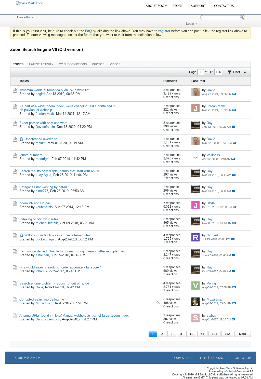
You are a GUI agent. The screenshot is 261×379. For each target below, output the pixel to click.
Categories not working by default (44, 187)
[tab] (18, 64)
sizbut (211, 315)
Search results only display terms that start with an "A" (59, 171)
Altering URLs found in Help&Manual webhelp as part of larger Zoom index (74, 315)
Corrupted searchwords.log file (41, 299)
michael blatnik (47, 223)
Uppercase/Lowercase (40, 139)
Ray (210, 123)
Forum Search (182, 357)
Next (242, 334)
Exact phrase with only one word (43, 123)
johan (40, 271)
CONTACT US (224, 5)
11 (191, 334)
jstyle (211, 203)
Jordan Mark (45, 114)
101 (214, 334)
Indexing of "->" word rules (38, 219)
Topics (18, 64)
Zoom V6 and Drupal (34, 203)
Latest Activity (41, 64)
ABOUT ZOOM (156, 5)
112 (227, 334)
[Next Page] (220, 72)
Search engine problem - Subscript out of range (54, 283)
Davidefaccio (45, 127)
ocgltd (40, 94)
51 (202, 334)
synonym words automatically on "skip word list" (55, 90)
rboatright (42, 159)
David (211, 90)
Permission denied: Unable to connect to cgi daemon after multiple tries (72, 251)
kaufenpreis (44, 207)
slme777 (42, 191)
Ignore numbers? (31, 155)
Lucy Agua (43, 175)
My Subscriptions (73, 64)
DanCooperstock (48, 319)
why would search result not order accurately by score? (60, 267)
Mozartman (44, 303)
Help (202, 357)
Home (19, 17)
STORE (177, 5)
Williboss (213, 155)
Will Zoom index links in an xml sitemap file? (57, 235)
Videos (115, 64)
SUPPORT (198, 5)
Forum (30, 17)
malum (41, 143)
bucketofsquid (46, 239)
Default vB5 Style (26, 358)
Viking (211, 283)
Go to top (243, 357)
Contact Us (220, 357)
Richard (212, 235)
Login (190, 23)
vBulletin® (230, 371)
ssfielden (42, 255)
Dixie (39, 287)
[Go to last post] (234, 94)
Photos (98, 64)
